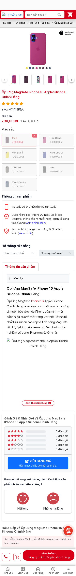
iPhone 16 (37, 301)
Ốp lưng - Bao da (40, 22)
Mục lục (19, 278)
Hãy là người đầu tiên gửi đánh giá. (38, 463)
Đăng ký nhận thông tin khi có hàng (49, 555)
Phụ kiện (7, 22)
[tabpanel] (38, 340)
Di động (21, 22)
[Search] (59, 14)
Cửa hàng (38, 573)
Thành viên (53, 573)
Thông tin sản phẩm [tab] (20, 267)
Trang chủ (7, 573)
